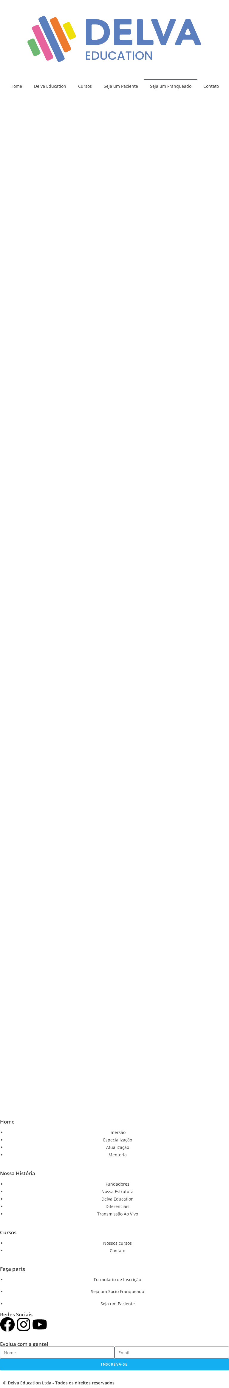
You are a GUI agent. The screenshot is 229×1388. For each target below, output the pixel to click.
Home (16, 86)
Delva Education (50, 86)
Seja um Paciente (121, 86)
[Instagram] (23, 1324)
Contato (211, 86)
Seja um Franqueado (170, 86)
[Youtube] (39, 1324)
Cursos (85, 86)
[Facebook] (7, 1324)
